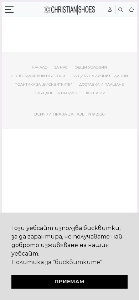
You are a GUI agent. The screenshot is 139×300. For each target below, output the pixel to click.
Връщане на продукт (56, 93)
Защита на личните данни (100, 76)
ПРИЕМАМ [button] (69, 281)
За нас (61, 67)
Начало (39, 67)
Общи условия (91, 67)
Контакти (95, 93)
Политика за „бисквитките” (43, 84)
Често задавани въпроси (38, 76)
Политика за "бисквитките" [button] (56, 262)
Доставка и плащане (101, 84)
